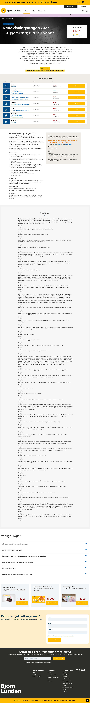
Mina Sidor (83, 6)
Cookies (64, 685)
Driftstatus (65, 691)
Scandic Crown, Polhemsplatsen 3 (20, 104)
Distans (14, 86)
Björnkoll (52, 670)
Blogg (49, 672)
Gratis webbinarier (52, 675)
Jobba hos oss (66, 678)
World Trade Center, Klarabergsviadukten (17, 92)
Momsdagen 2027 (69, 144)
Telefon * (50, 629)
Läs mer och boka (22, 603)
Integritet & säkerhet (67, 683)
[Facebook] (79, 671)
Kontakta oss (68, 670)
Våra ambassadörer (67, 681)
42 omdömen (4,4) (77, 35)
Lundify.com (70, 6)
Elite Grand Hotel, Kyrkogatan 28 (20, 110)
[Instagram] (84, 671)
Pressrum (65, 676)
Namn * (49, 623)
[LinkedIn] (77, 671)
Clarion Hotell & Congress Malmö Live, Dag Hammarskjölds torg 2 (20, 98)
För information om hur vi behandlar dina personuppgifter (61, 636)
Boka (76, 86)
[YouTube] (82, 671)
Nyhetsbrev (50, 681)
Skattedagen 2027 (58, 144)
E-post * (50, 617)
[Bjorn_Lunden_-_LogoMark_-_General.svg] (3, 10)
